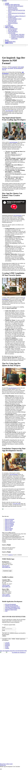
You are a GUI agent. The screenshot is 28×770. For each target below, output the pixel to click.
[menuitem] (15, 3)
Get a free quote (9, 110)
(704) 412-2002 (5, 585)
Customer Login (7, 570)
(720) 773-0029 (5, 594)
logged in (10, 554)
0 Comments (14, 67)
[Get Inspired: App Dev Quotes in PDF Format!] (14, 46)
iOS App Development (10, 604)
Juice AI (4, 69)
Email (3, 627)
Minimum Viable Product (11, 609)
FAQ (6, 611)
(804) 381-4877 (5, 565)
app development (18, 68)
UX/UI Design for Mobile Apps (12, 608)
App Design (10, 68)
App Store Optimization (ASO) (12, 607)
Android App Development (11, 605)
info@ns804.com (6, 567)
